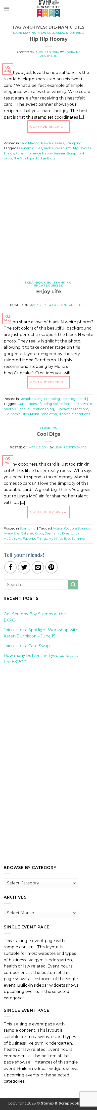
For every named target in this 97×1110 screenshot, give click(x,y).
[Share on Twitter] (24, 567)
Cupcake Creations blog (34, 409)
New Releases (51, 33)
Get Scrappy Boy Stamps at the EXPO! (35, 617)
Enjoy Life (48, 291)
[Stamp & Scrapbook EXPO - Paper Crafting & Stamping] (48, 8)
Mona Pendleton (43, 414)
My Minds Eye (59, 538)
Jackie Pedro (54, 148)
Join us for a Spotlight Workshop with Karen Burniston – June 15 (41, 633)
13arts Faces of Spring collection (43, 404)
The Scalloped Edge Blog (34, 158)
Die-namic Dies (29, 148)
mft (69, 148)
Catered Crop (32, 533)
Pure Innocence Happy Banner (40, 153)
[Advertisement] (48, 219)
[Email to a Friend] (38, 567)
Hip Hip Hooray (48, 39)
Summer (78, 538)
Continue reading (48, 126)
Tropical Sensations (74, 414)
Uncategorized (48, 285)
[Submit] (73, 584)
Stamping (75, 33)
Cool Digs (48, 434)
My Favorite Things (32, 538)
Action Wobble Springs (71, 528)
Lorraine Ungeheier (69, 305)
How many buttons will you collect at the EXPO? (41, 658)
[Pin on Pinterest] (51, 567)
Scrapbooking (38, 282)
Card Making (25, 33)
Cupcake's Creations (71, 409)
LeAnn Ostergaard (71, 447)
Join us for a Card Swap (27, 645)
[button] (7, 8)
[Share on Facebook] (10, 567)
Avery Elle (11, 533)
